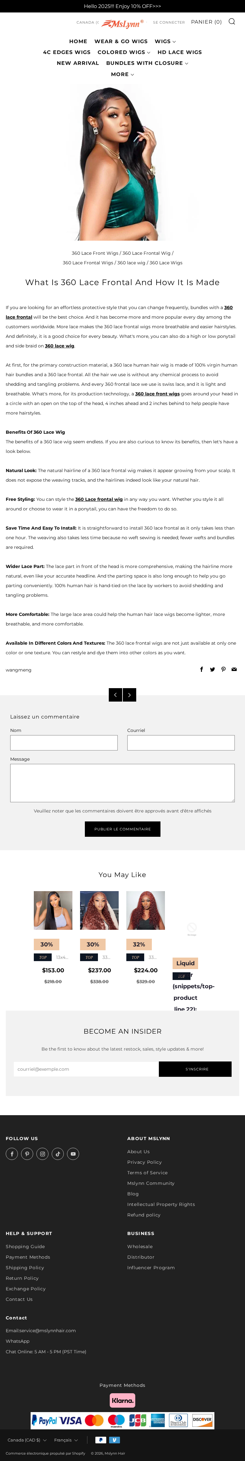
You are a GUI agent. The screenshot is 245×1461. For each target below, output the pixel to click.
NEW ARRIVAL (78, 63)
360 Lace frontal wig (99, 499)
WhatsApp (17, 1341)
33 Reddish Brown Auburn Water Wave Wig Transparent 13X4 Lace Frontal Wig (145, 957)
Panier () (206, 22)
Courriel (136, 730)
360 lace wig (131, 263)
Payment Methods (28, 1257)
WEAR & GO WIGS (121, 41)
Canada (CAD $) (94, 22)
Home (78, 41)
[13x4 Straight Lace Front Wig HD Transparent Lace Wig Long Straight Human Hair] (53, 910)
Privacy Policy (144, 1162)
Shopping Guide (25, 1246)
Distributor (141, 1257)
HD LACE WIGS (180, 52)
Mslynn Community (151, 1183)
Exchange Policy (26, 1289)
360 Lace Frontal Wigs (88, 263)
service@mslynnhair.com (47, 1330)
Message (20, 759)
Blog (133, 1194)
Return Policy (22, 1278)
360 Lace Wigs (166, 263)
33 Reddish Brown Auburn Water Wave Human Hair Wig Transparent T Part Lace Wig (97, 957)
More (120, 74)
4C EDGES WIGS (67, 52)
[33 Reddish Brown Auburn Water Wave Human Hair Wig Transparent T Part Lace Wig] (99, 910)
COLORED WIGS (121, 52)
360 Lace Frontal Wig (146, 253)
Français (62, 1440)
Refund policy (144, 1215)
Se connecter (169, 22)
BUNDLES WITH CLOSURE (144, 63)
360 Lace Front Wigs (95, 253)
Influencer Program (151, 1268)
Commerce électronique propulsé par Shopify (45, 1453)
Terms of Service (147, 1173)
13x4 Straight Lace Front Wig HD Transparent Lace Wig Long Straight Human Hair (53, 957)
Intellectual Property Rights (161, 1204)
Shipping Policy (25, 1268)
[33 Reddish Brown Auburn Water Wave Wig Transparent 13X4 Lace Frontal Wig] (145, 910)
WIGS (163, 41)
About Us (138, 1151)
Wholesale (139, 1246)
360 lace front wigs (157, 394)
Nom (15, 730)
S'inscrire (197, 1069)
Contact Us (19, 1299)
